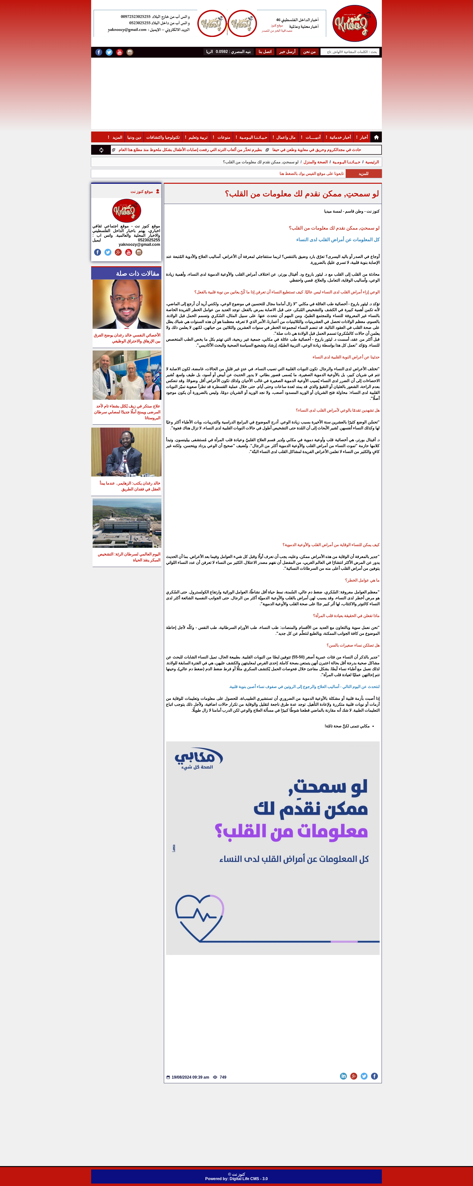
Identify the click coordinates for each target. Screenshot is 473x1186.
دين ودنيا (134, 137)
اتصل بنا (265, 52)
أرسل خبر (287, 52)
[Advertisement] (236, 94)
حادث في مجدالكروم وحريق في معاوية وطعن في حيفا (348, 150)
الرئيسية (372, 162)
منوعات (223, 137)
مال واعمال (286, 137)
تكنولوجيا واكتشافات (163, 137)
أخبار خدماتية (340, 137)
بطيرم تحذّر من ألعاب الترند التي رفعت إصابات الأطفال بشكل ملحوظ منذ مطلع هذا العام (222, 150)
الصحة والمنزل (315, 162)
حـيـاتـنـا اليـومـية (253, 137)
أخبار (364, 137)
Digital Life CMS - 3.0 (249, 1179)
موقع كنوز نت (142, 191)
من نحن (309, 52)
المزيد (117, 137)
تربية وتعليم (198, 137)
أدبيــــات (313, 137)
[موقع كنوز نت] (126, 221)
